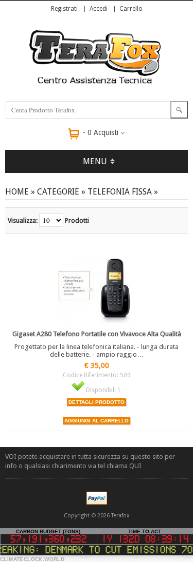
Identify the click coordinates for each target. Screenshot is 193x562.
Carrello (131, 8)
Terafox (120, 515)
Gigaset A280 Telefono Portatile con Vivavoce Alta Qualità (96, 334)
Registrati (64, 8)
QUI (135, 466)
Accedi (99, 8)
